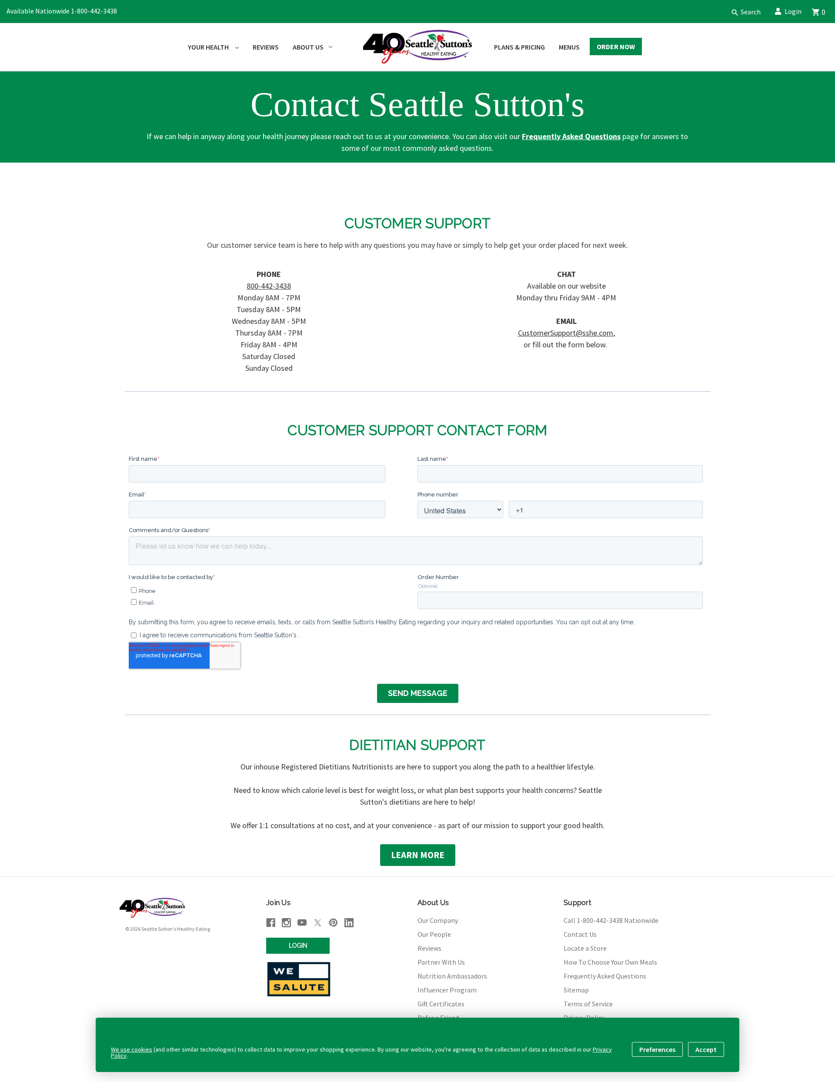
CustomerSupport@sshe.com (565, 333)
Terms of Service (588, 1003)
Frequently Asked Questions (605, 976)
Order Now (616, 46)
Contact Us (580, 934)
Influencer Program (447, 989)
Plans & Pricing (519, 47)
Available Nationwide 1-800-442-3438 (62, 11)
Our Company (438, 920)
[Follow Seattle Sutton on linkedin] (349, 922)
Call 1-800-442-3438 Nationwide (611, 920)
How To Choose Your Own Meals (610, 962)
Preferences (657, 1049)
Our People (434, 934)
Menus (569, 47)
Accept (706, 1049)
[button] (742, 11)
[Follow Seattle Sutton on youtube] (302, 922)
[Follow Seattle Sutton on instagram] (286, 922)
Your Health (209, 47)
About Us (308, 47)
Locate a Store (585, 948)
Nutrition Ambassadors (452, 976)
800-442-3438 (269, 286)
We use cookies (131, 1049)
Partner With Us (441, 962)
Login (793, 11)
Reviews (266, 47)
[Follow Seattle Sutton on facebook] (270, 922)
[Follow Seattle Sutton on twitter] (317, 922)
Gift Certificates (441, 1003)
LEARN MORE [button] (417, 855)
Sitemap (576, 989)
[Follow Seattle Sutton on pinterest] (333, 922)
